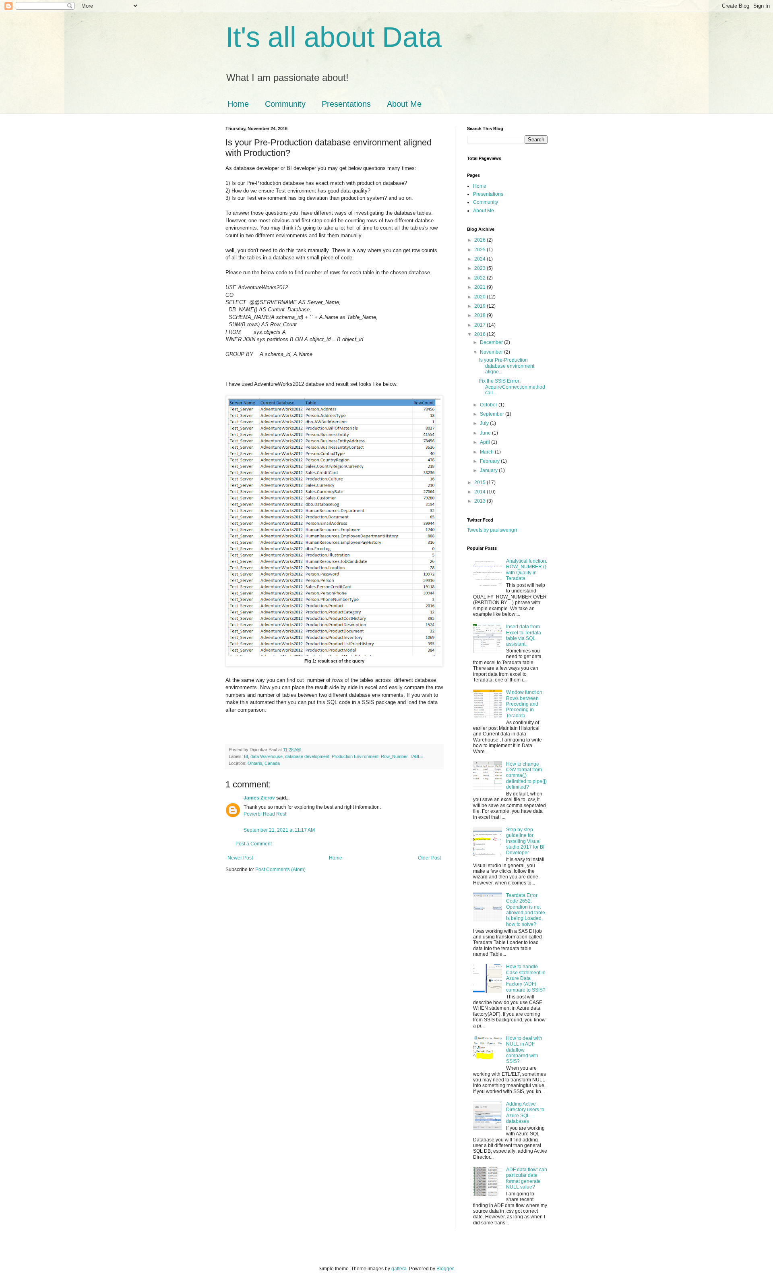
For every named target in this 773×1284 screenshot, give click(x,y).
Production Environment (355, 756)
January (489, 470)
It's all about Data (333, 37)
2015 (480, 482)
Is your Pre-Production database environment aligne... (506, 366)
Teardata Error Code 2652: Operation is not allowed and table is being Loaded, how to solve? (525, 910)
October (489, 405)
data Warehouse (266, 756)
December (492, 342)
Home (238, 103)
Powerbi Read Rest (265, 814)
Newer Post (240, 858)
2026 (480, 240)
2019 (480, 306)
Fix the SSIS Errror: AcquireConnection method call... (512, 387)
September (492, 414)
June (486, 433)
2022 (480, 278)
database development (307, 756)
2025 (480, 250)
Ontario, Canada (264, 763)
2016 (480, 334)
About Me (404, 103)
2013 (480, 501)
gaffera (399, 1269)
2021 (480, 287)
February (490, 461)
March (487, 452)
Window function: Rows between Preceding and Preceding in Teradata (525, 704)
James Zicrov (259, 798)
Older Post (429, 858)
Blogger (444, 1269)
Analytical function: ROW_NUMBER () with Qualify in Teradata (526, 569)
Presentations (346, 103)
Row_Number (394, 756)
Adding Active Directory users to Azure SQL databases (525, 1112)
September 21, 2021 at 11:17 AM (279, 830)
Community (285, 103)
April (485, 442)
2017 (480, 325)
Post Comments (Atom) (280, 869)
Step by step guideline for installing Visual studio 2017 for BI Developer (525, 841)
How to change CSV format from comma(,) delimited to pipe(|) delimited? (526, 775)
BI (246, 756)
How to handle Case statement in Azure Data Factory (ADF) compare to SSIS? (526, 978)
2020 (480, 297)
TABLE (416, 756)
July (485, 423)
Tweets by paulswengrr (492, 530)
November (492, 352)
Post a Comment (254, 844)
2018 (480, 315)
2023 (480, 268)
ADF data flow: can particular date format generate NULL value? (526, 1178)
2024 (480, 259)
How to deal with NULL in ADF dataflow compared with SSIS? (524, 1049)
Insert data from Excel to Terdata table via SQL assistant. (523, 635)
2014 (480, 492)
